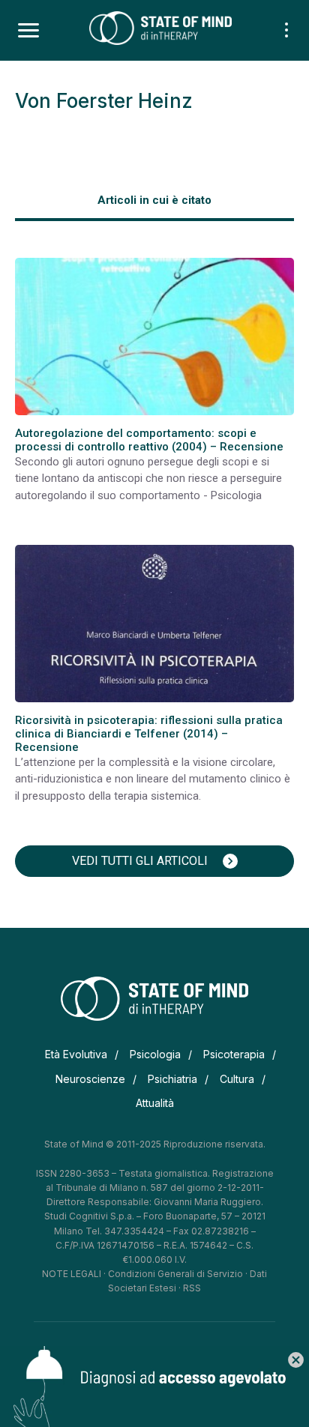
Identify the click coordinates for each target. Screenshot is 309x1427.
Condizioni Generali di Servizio (175, 1273)
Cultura (237, 1078)
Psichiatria (172, 1078)
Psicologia (155, 1054)
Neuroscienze (90, 1078)
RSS (192, 1288)
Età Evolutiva (76, 1054)
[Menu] (28, 30)
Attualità (155, 1102)
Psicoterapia (234, 1054)
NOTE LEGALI (71, 1273)
